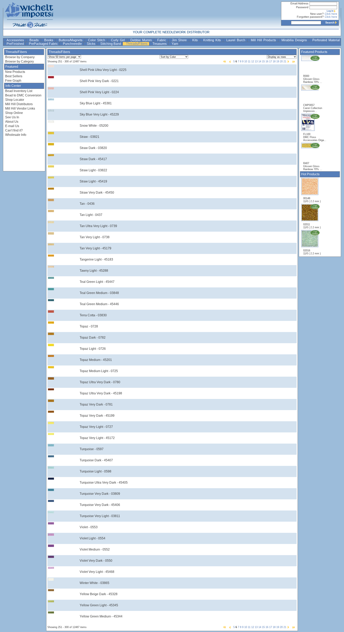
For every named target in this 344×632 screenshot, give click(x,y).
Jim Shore (180, 40)
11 (249, 61)
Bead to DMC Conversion (23, 95)
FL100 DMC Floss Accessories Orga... (314, 137)
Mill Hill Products (264, 40)
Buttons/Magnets (71, 40)
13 (256, 61)
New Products (15, 71)
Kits (195, 40)
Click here (331, 13)
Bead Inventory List (18, 91)
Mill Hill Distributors (19, 104)
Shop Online (14, 113)
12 (252, 61)
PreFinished (16, 43)
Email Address (299, 3)
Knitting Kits (212, 40)
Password (302, 7)
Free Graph (13, 80)
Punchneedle (73, 43)
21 (284, 61)
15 (263, 61)
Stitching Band (111, 43)
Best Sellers (13, 76)
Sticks (91, 43)
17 (270, 61)
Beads (34, 40)
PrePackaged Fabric (44, 43)
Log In (330, 11)
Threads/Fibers (137, 43)
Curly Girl (118, 40)
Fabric (162, 40)
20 (281, 61)
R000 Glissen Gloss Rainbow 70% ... (312, 78)
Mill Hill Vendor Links (20, 108)
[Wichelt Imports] (29, 14)
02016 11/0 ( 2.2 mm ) (312, 252)
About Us (11, 121)
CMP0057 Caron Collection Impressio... (312, 108)
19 (277, 61)
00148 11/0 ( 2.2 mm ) (312, 200)
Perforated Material (326, 40)
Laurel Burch (236, 40)
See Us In (12, 117)
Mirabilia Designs (294, 40)
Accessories (16, 40)
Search (330, 22)
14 (259, 61)
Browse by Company (20, 57)
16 (267, 61)
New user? (317, 13)
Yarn (175, 43)
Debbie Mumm (141, 40)
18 (274, 61)
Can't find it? (14, 130)
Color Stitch (97, 40)
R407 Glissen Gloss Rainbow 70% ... (312, 166)
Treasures (159, 43)
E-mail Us (12, 126)
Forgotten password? (310, 16)
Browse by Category (19, 61)
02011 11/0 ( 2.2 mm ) (312, 226)
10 (245, 61)
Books (49, 40)
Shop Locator (14, 99)
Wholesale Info (15, 134)
